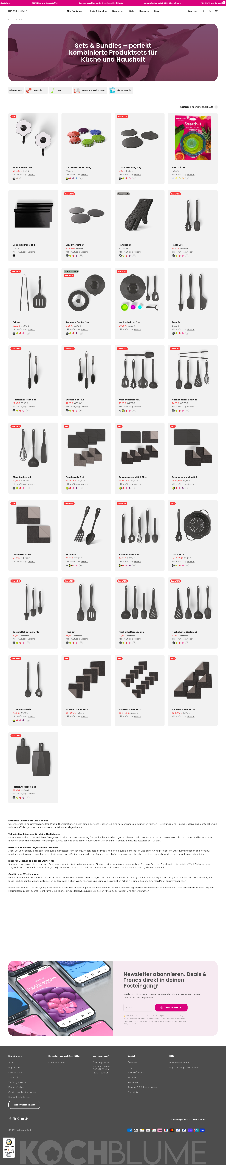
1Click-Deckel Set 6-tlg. (79, 167)
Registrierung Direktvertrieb (184, 1067)
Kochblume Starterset (184, 632)
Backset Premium (129, 554)
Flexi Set (70, 632)
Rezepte (144, 11)
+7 (134, 178)
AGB (10, 1062)
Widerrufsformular (24, 1105)
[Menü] (13, 1139)
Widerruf (13, 1077)
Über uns (132, 1062)
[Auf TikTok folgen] (26, 1119)
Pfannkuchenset (22, 477)
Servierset (71, 554)
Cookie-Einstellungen (19, 1097)
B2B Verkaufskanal (179, 1062)
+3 (187, 178)
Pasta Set (177, 245)
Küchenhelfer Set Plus (184, 399)
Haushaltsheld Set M (183, 709)
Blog (156, 11)
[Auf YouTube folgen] (22, 1119)
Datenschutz (15, 1072)
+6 (187, 256)
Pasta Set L (178, 554)
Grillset (17, 322)
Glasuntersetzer (75, 245)
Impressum (14, 1067)
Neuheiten (118, 11)
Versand (31, 174)
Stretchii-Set (179, 167)
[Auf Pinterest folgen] (18, 1119)
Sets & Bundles (98, 11)
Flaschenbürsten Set (24, 399)
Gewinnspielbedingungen (22, 1092)
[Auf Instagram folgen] (14, 1119)
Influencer (133, 1082)
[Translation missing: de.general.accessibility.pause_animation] (223, 3)
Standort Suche (56, 1062)
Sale (131, 11)
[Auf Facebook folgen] (10, 1119)
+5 (80, 333)
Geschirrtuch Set (22, 554)
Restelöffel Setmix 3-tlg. (26, 632)
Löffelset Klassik (22, 709)
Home (10, 20)
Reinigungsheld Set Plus (132, 477)
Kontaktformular (136, 1072)
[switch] (8, 1155)
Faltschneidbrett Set (24, 787)
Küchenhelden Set (129, 322)
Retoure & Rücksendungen (142, 1087)
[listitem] (16, 90)
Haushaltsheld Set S (77, 709)
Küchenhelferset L (129, 399)
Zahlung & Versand (18, 1082)
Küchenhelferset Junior (132, 632)
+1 (80, 178)
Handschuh (125, 245)
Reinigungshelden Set (184, 477)
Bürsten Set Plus (75, 399)
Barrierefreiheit (16, 1087)
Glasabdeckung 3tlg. (130, 167)
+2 (28, 798)
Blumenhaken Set (23, 167)
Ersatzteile (133, 1092)
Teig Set (176, 322)
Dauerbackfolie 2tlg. (24, 245)
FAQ (130, 1067)
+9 (81, 256)
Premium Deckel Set (77, 322)
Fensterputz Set (75, 477)
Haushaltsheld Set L (130, 709)
